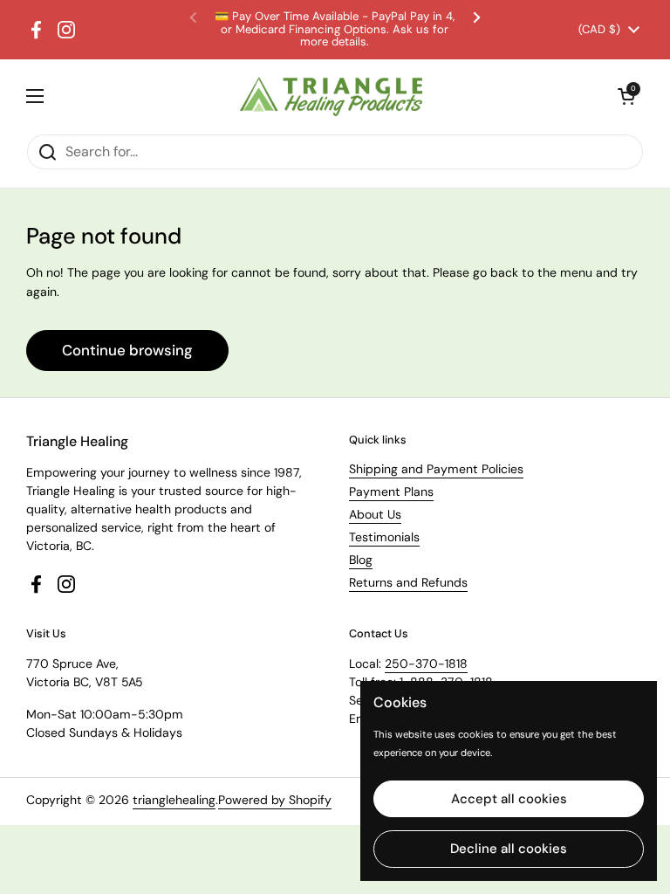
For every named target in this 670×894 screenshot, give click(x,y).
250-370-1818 (426, 663)
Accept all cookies (509, 799)
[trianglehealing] (331, 96)
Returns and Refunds (408, 582)
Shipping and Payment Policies (436, 469)
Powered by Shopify (275, 800)
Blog (361, 559)
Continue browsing (127, 350)
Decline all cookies (508, 848)
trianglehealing (174, 800)
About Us (375, 514)
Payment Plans (391, 491)
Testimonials (384, 537)
